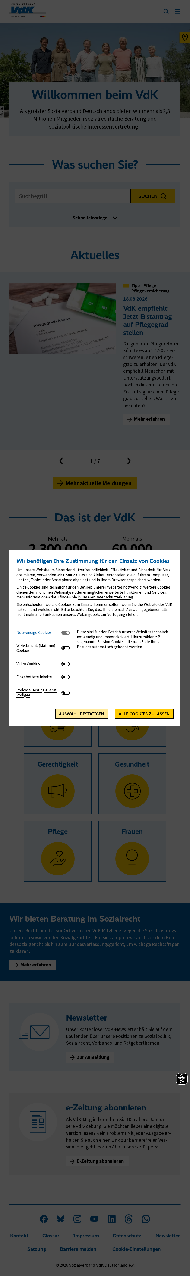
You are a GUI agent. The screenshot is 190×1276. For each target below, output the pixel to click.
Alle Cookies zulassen (144, 713)
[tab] (38, 632)
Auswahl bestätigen (81, 713)
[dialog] (95, 638)
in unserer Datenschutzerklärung (105, 597)
